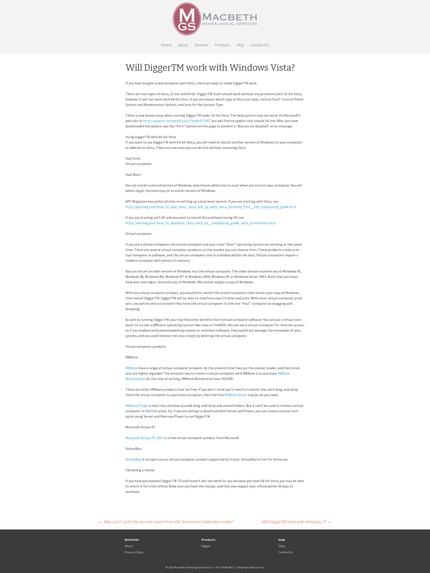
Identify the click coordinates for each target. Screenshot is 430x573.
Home (166, 44)
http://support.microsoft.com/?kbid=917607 (177, 120)
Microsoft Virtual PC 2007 (144, 438)
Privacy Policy (134, 552)
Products (222, 44)
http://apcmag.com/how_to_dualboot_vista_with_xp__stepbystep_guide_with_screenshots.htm (200, 223)
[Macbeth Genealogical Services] (215, 19)
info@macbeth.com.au (250, 567)
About (183, 44)
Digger (206, 546)
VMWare (131, 368)
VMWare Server (235, 395)
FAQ (240, 44)
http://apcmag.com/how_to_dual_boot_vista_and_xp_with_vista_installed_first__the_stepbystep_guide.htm (210, 206)
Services (201, 44)
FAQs (281, 546)
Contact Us (259, 44)
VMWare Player (136, 405)
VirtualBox (133, 459)
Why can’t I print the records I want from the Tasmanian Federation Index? (166, 521)
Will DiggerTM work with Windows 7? (296, 521)
